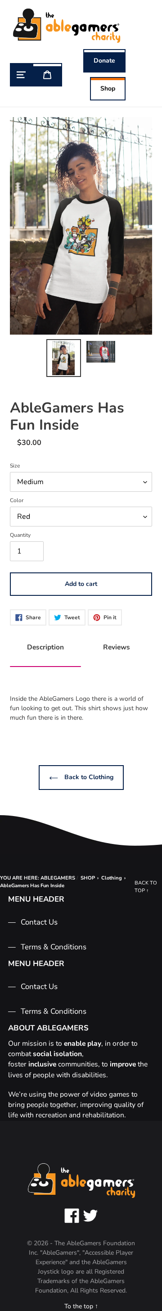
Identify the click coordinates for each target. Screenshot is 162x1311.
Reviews (116, 647)
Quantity (20, 535)
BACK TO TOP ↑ (146, 887)
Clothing (111, 878)
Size (15, 465)
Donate (104, 60)
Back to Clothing (88, 777)
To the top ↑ (81, 1306)
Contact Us (39, 922)
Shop (107, 88)
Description (45, 647)
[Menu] (21, 75)
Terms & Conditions (53, 947)
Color (16, 500)
